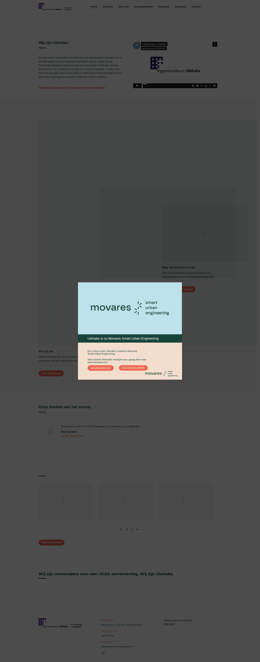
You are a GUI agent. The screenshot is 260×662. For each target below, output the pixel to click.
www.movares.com (101, 368)
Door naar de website (133, 368)
